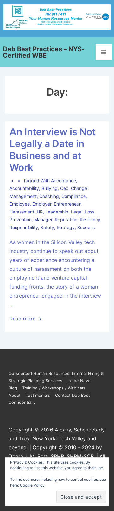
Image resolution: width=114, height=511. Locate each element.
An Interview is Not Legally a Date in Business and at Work (53, 149)
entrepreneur (67, 203)
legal (76, 211)
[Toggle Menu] (104, 52)
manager (43, 219)
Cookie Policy (32, 485)
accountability (24, 188)
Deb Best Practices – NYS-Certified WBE (44, 52)
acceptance (63, 180)
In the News (79, 380)
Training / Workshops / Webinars (54, 387)
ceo (64, 188)
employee (20, 203)
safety (47, 227)
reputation (66, 219)
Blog (13, 387)
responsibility (24, 227)
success (86, 227)
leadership (56, 211)
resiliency (90, 219)
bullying (49, 188)
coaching (49, 196)
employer (41, 203)
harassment (22, 211)
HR (40, 211)
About (15, 395)
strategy (66, 227)
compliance (73, 196)
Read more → (26, 318)
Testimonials (38, 395)
